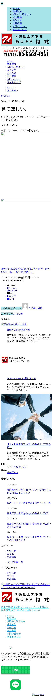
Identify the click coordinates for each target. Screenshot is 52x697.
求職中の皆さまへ (22, 14)
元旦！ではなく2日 (17, 467)
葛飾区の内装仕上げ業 (18, 329)
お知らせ (17, 20)
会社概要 (17, 23)
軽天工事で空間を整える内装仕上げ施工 (28, 513)
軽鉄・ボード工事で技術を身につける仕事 (29, 503)
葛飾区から (12, 472)
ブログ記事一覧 (15, 562)
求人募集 (17, 17)
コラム (10, 554)
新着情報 (11, 557)
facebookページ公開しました (21, 378)
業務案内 (17, 11)
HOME (16, 8)
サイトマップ (20, 29)
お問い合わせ (20, 26)
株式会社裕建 (35, 308)
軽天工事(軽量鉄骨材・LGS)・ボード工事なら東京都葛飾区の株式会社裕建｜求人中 (25, 609)
